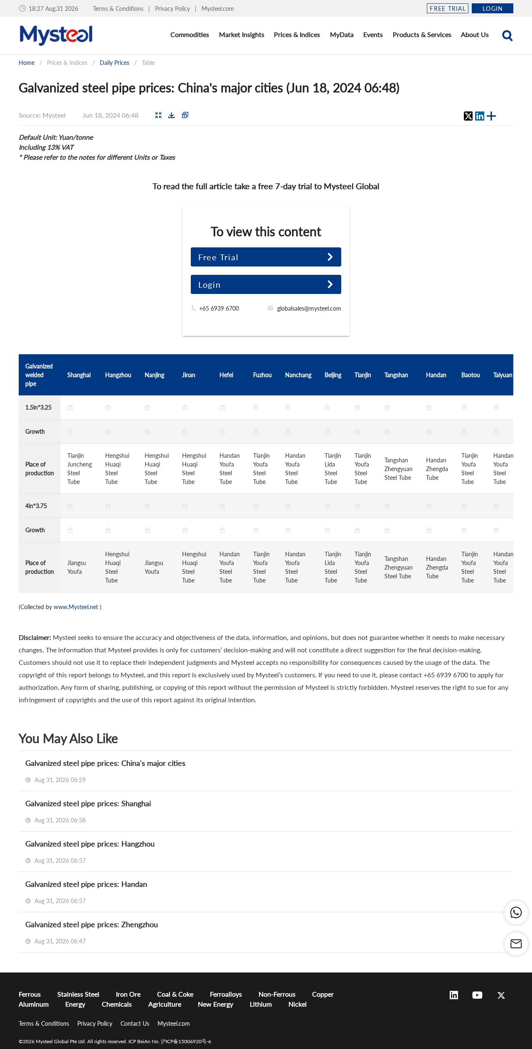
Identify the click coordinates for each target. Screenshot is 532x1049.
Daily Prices (114, 62)
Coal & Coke (175, 994)
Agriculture (164, 1004)
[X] (468, 116)
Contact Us (136, 1023)
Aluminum (34, 1004)
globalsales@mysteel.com (309, 308)
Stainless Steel (78, 994)
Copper (323, 994)
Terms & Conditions (119, 8)
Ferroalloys (226, 994)
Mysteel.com (218, 8)
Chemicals (117, 1004)
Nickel (297, 1004)
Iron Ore (128, 994)
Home (26, 62)
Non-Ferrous (277, 994)
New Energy (215, 1004)
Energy (75, 1004)
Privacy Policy (173, 8)
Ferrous (30, 994)
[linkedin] (479, 116)
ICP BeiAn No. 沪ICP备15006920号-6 (169, 1041)
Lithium (261, 1004)
